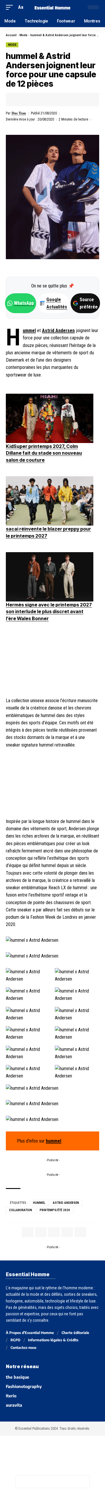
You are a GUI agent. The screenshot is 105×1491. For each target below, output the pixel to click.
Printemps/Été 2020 (55, 1210)
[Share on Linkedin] (46, 99)
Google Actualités (53, 303)
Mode (23, 35)
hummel (29, 330)
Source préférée (89, 303)
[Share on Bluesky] (58, 1482)
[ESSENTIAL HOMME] (52, 7)
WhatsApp (24, 303)
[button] (11, 7)
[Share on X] (28, 99)
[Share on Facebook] (19, 99)
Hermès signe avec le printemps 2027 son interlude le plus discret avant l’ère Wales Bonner (49, 611)
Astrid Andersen (58, 330)
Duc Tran (19, 113)
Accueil (11, 35)
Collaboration (20, 1210)
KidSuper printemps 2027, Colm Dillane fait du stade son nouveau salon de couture (44, 453)
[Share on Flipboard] (37, 99)
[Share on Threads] (46, 1482)
